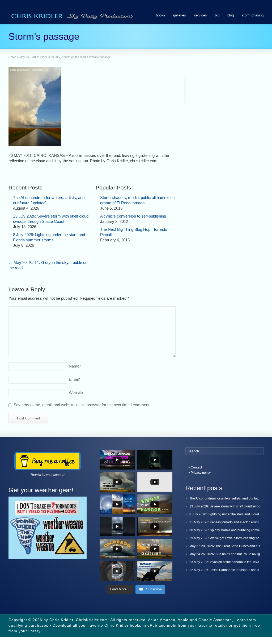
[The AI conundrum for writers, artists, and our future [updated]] (8, 196)
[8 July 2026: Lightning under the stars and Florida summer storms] (8, 233)
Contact (196, 467)
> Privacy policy (199, 473)
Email (74, 379)
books (160, 15)
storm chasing (253, 15)
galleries (179, 15)
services (200, 15)
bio (217, 15)
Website (76, 392)
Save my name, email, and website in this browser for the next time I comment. (82, 404)
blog (230, 15)
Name (75, 366)
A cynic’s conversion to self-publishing (133, 216)
